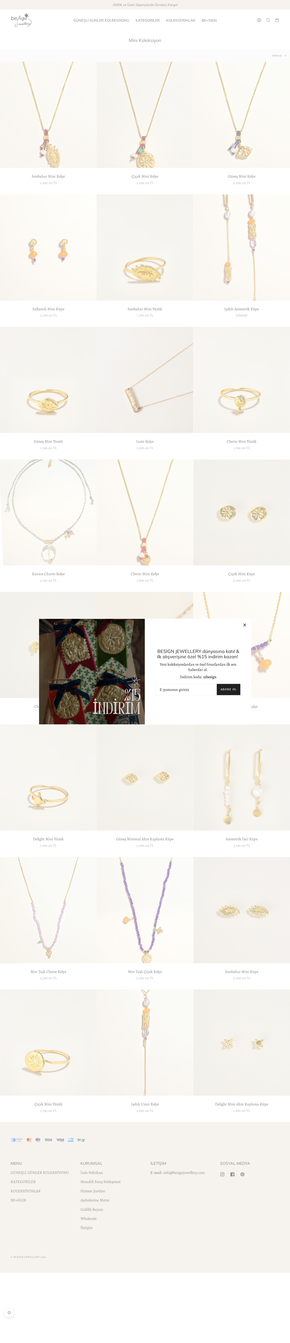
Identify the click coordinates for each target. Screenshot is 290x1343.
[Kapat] (245, 625)
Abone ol (229, 689)
